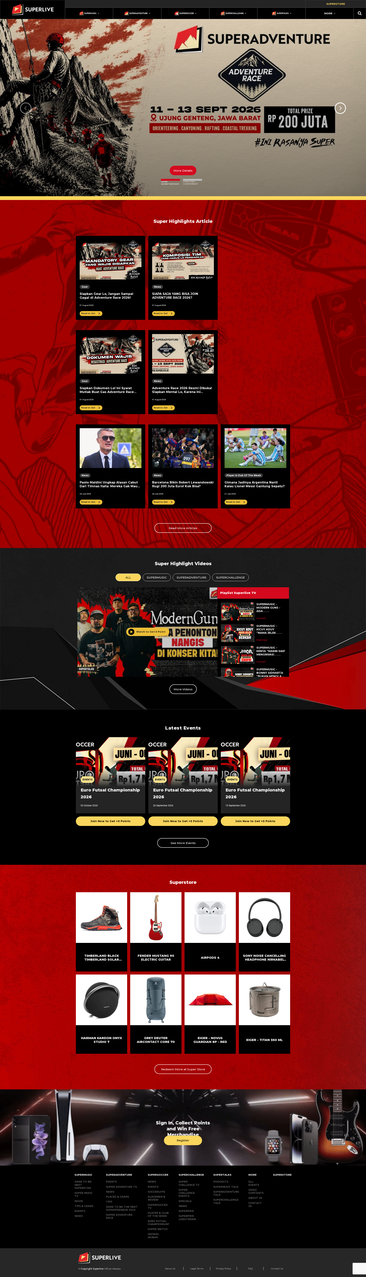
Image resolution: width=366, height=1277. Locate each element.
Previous (25, 108)
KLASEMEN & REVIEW (156, 1198)
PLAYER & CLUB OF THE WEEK (158, 1214)
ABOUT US (255, 1197)
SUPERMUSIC (83, 1174)
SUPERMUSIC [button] (157, 577)
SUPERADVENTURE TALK (226, 1193)
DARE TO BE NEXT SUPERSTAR (83, 1184)
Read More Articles (183, 528)
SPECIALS (185, 1201)
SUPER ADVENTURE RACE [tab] (170, 183)
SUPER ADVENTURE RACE (119, 1216)
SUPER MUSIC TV (83, 1194)
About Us (170, 1268)
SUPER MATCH (157, 1229)
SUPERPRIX (186, 1210)
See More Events (183, 843)
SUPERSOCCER (158, 1174)
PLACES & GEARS (117, 1196)
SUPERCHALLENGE (191, 1174)
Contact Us (277, 1268)
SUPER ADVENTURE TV (121, 1186)
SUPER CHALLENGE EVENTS (187, 1193)
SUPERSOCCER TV (158, 1206)
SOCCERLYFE (156, 1191)
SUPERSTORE (282, 1174)
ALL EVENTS (253, 1183)
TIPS (109, 1201)
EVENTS (80, 1210)
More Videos (183, 689)
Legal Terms (196, 1268)
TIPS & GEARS (84, 1205)
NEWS (79, 1215)
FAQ (250, 1268)
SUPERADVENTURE (119, 1174)
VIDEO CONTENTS (256, 1191)
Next (340, 108)
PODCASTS (220, 1181)
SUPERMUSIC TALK (225, 1186)
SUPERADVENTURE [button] (191, 577)
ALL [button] (128, 577)
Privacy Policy (223, 1268)
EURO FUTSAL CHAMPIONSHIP (158, 1222)
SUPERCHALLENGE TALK (225, 1201)
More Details (183, 170)
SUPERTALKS (222, 1174)
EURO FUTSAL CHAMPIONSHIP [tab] (190, 183)
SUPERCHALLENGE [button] (230, 577)
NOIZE (79, 1201)
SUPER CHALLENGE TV (189, 1183)
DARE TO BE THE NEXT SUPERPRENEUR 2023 (122, 1208)
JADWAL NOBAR (153, 1235)
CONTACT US (255, 1204)
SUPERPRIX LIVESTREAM (187, 1217)
